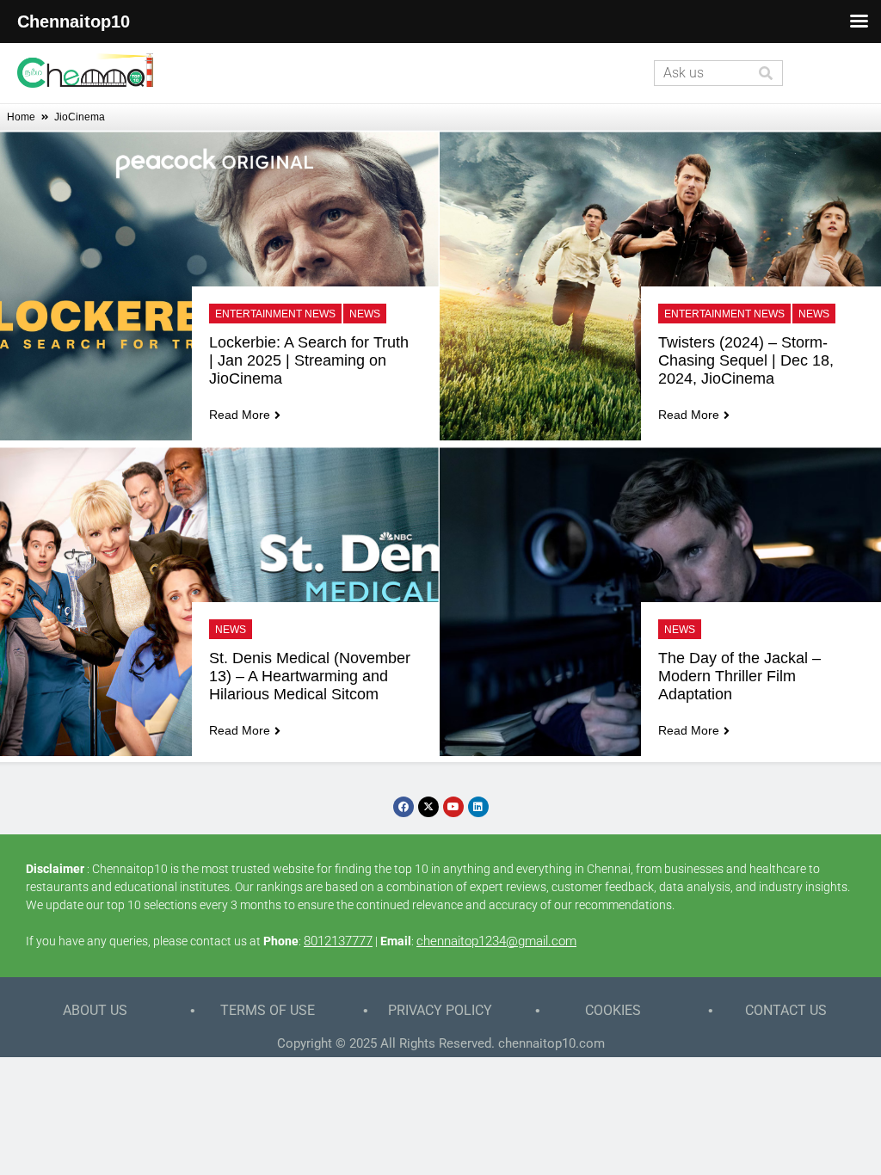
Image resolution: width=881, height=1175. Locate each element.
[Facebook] (403, 807)
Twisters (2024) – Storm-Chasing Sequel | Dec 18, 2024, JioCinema (748, 360)
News (364, 314)
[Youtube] (453, 807)
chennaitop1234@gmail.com (496, 941)
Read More (239, 414)
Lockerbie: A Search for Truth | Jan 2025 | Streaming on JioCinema (311, 360)
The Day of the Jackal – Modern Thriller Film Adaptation (741, 676)
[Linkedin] (478, 807)
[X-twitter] (428, 807)
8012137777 (338, 941)
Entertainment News (275, 314)
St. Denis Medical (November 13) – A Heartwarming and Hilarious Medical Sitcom (312, 676)
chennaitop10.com (551, 1043)
